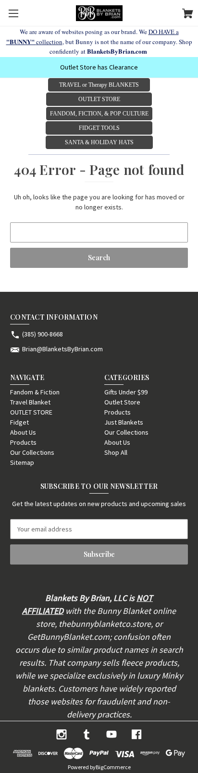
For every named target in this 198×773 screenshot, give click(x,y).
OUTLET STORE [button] (99, 99)
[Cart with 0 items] (187, 14)
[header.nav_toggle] (13, 13)
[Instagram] (61, 734)
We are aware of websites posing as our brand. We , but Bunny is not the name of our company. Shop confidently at (99, 41)
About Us (23, 432)
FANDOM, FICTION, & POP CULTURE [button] (99, 113)
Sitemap (22, 462)
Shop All (115, 452)
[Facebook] (136, 734)
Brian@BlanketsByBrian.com (62, 349)
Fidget (19, 422)
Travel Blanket (30, 402)
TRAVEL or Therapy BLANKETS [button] (99, 84)
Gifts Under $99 (126, 392)
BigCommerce (113, 767)
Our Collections (32, 452)
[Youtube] (111, 734)
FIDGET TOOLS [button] (99, 128)
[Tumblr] (86, 734)
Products (23, 442)
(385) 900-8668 (42, 334)
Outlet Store (122, 402)
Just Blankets (123, 422)
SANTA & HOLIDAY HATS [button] (99, 142)
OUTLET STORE (31, 412)
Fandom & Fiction (35, 392)
